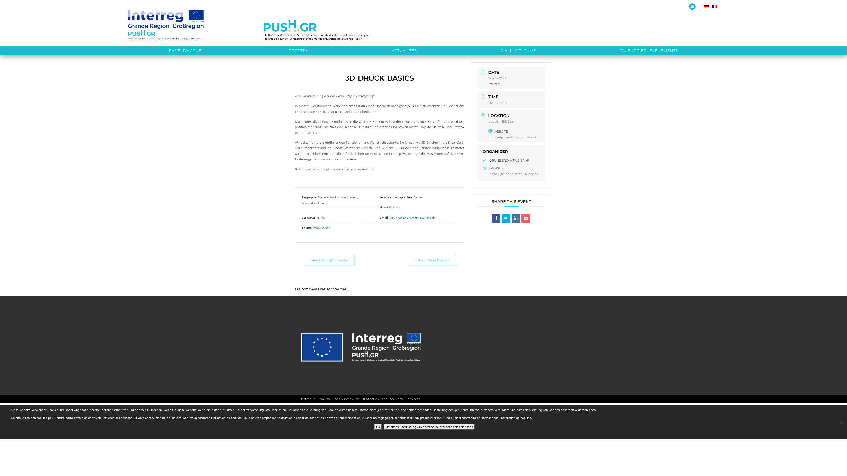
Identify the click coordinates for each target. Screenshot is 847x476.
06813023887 (321, 228)
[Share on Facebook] (496, 218)
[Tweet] (506, 218)
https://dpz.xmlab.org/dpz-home (512, 137)
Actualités (404, 50)
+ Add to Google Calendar (328, 260)
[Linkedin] (516, 218)
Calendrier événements (648, 50)
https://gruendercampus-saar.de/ (514, 174)
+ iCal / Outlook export (432, 260)
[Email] (525, 218)
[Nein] (841, 422)
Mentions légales (315, 399)
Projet (297, 50)
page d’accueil (187, 50)
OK (378, 427)
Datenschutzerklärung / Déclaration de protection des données (429, 427)
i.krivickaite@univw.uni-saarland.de (412, 217)
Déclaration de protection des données (369, 399)
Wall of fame (518, 50)
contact (414, 399)
